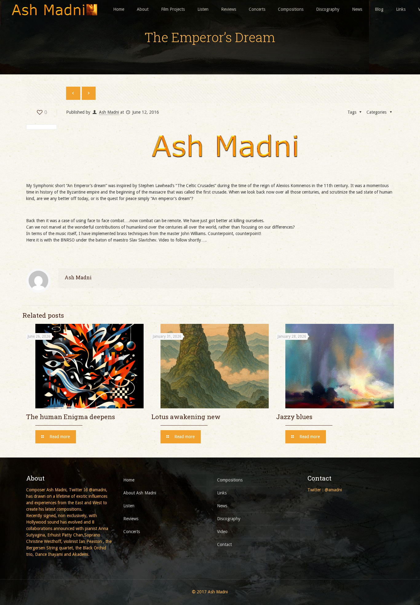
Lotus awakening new (185, 416)
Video (222, 531)
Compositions (230, 479)
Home (128, 479)
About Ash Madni (139, 492)
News (222, 505)
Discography (228, 518)
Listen (128, 505)
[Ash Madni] (54, 9)
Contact (224, 544)
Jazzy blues (294, 416)
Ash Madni (109, 112)
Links (222, 492)
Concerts (131, 531)
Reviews (130, 518)
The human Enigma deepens (70, 416)
